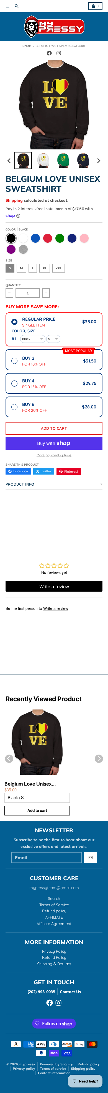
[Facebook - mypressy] (49, 53)
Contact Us (70, 991)
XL (45, 268)
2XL (59, 268)
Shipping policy (83, 1068)
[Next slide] (98, 160)
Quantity (13, 285)
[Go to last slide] (9, 160)
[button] (23, 160)
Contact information (54, 1073)
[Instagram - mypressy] (58, 53)
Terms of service (53, 1068)
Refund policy (89, 1064)
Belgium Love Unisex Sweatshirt (28, 784)
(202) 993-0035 (41, 991)
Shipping (14, 200)
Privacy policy (24, 1068)
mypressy (27, 1064)
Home (26, 46)
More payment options (54, 455)
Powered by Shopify (56, 1064)
